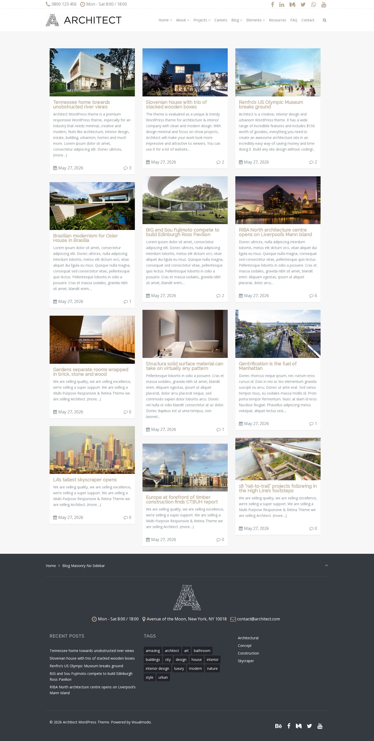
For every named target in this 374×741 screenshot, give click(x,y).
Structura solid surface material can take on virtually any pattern (184, 366)
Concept (245, 645)
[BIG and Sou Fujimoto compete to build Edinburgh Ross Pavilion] (185, 199)
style (149, 677)
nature (212, 668)
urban (163, 677)
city (168, 659)
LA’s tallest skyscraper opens (85, 479)
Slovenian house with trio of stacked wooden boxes (176, 104)
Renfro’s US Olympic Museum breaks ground (271, 104)
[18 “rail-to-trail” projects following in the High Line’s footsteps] (278, 458)
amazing (153, 650)
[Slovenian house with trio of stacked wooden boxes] (185, 71)
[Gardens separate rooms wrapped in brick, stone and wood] (92, 339)
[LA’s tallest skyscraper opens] (92, 449)
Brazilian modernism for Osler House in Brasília (85, 238)
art (186, 650)
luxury (179, 668)
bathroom (202, 650)
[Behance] (278, 726)
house (197, 659)
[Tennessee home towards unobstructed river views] (92, 71)
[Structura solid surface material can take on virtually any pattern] (185, 333)
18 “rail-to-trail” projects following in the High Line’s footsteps (278, 488)
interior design (157, 668)
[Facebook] (272, 4)
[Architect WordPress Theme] (83, 20)
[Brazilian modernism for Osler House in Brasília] (92, 205)
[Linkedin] (281, 4)
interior (213, 659)
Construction (248, 653)
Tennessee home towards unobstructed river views (81, 104)
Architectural (248, 637)
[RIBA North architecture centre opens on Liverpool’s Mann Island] (278, 199)
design (181, 659)
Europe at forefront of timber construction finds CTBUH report (182, 499)
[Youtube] (323, 4)
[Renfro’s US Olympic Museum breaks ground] (278, 71)
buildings (153, 659)
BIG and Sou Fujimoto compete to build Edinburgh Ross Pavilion (182, 232)
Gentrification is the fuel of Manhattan (268, 366)
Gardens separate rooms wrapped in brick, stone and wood (90, 372)
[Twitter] (303, 4)
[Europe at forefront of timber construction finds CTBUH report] (185, 467)
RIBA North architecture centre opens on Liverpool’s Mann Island (275, 232)
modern (195, 668)
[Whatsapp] (313, 4)
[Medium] (292, 4)
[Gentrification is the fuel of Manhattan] (278, 333)
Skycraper (246, 660)
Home (51, 565)
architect (172, 650)
